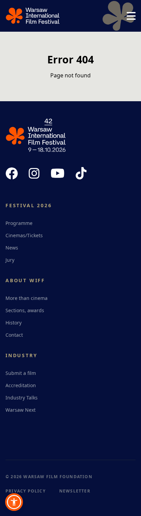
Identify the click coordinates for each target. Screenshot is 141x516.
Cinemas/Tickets (24, 235)
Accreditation (20, 385)
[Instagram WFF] (34, 173)
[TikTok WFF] (81, 173)
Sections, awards (24, 310)
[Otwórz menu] (131, 16)
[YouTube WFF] (58, 173)
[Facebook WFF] (11, 173)
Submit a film (20, 373)
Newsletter (74, 491)
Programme (19, 223)
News (11, 247)
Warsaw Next (20, 410)
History (13, 322)
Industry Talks (21, 397)
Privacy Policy (25, 491)
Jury (9, 260)
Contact (14, 335)
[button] (14, 502)
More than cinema (26, 298)
